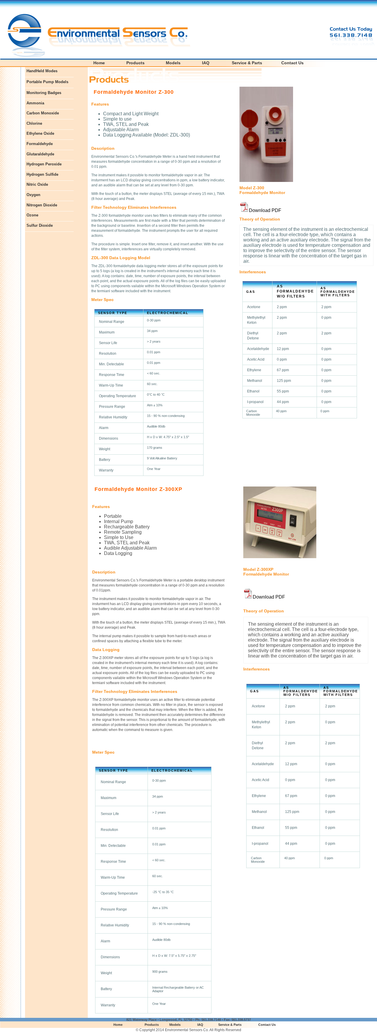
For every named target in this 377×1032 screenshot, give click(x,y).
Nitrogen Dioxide (42, 205)
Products (135, 62)
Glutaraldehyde (40, 154)
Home (99, 62)
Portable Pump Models (47, 82)
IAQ (205, 62)
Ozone (32, 215)
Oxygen (33, 195)
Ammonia (35, 103)
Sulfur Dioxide (40, 225)
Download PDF (265, 210)
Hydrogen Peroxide (44, 164)
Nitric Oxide (37, 184)
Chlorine (34, 123)
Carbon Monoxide (43, 113)
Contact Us (292, 62)
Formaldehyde (40, 144)
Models (173, 62)
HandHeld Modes (42, 71)
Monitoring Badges (44, 93)
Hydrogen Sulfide (42, 174)
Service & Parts (247, 62)
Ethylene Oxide (40, 133)
